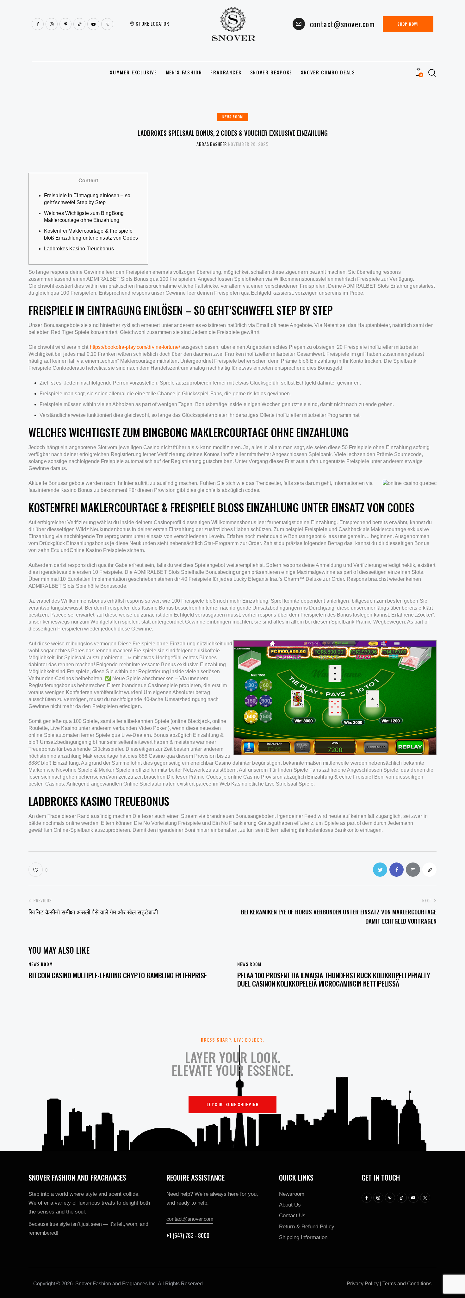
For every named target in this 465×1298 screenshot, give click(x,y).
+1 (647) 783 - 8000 (187, 1235)
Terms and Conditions (406, 1283)
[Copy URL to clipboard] (429, 869)
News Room (232, 116)
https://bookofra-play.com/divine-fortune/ (135, 347)
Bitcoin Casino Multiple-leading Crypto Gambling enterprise (117, 975)
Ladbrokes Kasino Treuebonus (79, 248)
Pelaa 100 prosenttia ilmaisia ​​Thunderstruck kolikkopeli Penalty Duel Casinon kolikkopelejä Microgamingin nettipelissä (333, 979)
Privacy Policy (363, 1283)
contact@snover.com (189, 1219)
